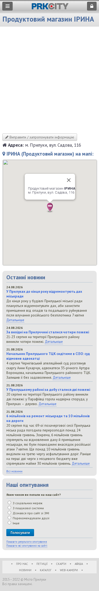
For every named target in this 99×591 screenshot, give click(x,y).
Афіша (79, 564)
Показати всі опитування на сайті (26, 545)
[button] (50, 207)
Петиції (42, 564)
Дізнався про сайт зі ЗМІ (30, 513)
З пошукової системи (28, 508)
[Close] (68, 180)
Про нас (22, 564)
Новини (25, 570)
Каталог (45, 570)
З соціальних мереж (27, 503)
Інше (16, 523)
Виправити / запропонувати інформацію (41, 137)
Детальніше (15, 320)
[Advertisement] (49, 81)
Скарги (61, 564)
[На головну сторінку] (50, 8)
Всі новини (14, 471)
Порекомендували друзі (30, 518)
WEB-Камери (69, 570)
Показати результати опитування (26, 542)
